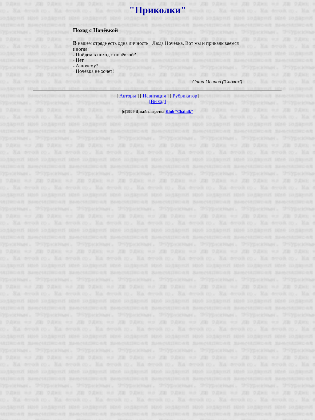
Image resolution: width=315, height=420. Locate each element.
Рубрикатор (185, 95)
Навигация (155, 95)
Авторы (127, 95)
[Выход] (157, 101)
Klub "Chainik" (179, 111)
